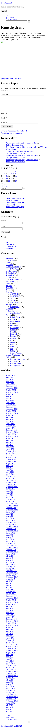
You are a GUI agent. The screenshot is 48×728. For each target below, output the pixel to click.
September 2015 (12, 625)
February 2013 (11, 690)
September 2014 (12, 650)
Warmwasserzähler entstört (15, 162)
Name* (3, 221)
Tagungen (9, 309)
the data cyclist (6, 3)
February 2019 (11, 543)
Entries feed (10, 244)
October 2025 (11, 390)
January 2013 (10, 692)
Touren (19, 78)
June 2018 (9, 558)
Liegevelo (14, 334)
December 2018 (11, 545)
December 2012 (11, 695)
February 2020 (11, 522)
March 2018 (10, 564)
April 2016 (10, 613)
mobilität (9, 277)
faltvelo (13, 326)
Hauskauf (13, 361)
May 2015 (9, 634)
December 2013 (11, 669)
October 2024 (11, 411)
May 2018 (9, 560)
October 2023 (11, 434)
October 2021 (11, 485)
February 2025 (11, 405)
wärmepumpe (15, 365)
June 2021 (9, 491)
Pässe (8, 15)
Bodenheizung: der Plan (14, 145)
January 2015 (10, 642)
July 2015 (9, 629)
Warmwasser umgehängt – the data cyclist (21, 143)
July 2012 (9, 705)
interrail (13, 330)
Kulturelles (10, 275)
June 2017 (9, 583)
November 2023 (12, 432)
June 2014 (9, 657)
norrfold (13, 338)
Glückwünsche (11, 271)
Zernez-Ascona (16, 353)
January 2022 (10, 478)
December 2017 (11, 571)
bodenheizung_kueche (18, 359)
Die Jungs (9, 265)
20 (11, 178)
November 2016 (12, 598)
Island (12, 332)
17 (4, 178)
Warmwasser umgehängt (15, 207)
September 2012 (12, 701)
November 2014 (12, 646)
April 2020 (10, 518)
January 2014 (10, 667)
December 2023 (11, 430)
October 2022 (11, 459)
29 (16, 181)
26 (9, 181)
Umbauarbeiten (16, 363)
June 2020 (9, 514)
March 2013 (10, 688)
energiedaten (15, 313)
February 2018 (11, 566)
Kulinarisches (11, 273)
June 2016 (9, 608)
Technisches (10, 311)
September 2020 (12, 510)
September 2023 (12, 436)
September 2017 (12, 577)
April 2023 (10, 447)
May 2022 (9, 470)
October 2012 (11, 699)
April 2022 (10, 472)
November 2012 (12, 697)
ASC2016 (14, 294)
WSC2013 (14, 302)
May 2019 (9, 537)
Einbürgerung (15, 307)
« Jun (3, 186)
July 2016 (9, 606)
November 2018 (12, 548)
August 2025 (10, 394)
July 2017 (9, 581)
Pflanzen (9, 286)
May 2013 (9, 684)
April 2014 (10, 661)
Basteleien (9, 258)
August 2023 (10, 438)
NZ (11, 340)
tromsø (12, 351)
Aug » (8, 186)
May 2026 (9, 380)
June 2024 (9, 419)
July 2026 (9, 377)
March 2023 (10, 449)
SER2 (12, 298)
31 (4, 184)
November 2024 (12, 409)
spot (11, 349)
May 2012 (9, 709)
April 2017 (10, 587)
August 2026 (10, 375)
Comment (5, 94)
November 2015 (12, 621)
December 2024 (11, 407)
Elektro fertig (10, 205)
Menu (4, 11)
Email (4, 118)
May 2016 (9, 611)
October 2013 (11, 674)
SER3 (12, 300)
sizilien (12, 347)
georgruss (4, 78)
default (8, 263)
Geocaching (14, 328)
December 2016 (11, 596)
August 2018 (10, 554)
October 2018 (11, 550)
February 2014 (11, 665)
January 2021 (10, 501)
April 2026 (10, 382)
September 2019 (12, 531)
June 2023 (9, 443)
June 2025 (9, 396)
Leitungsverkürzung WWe (15, 153)
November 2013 (12, 671)
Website (4, 122)
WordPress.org (11, 248)
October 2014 (11, 648)
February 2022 (11, 476)
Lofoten (13, 336)
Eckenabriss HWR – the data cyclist (19, 151)
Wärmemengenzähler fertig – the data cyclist (22, 155)
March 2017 (10, 590)
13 (11, 176)
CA (11, 323)
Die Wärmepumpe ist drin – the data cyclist (21, 147)
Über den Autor (11, 19)
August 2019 (10, 533)
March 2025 (10, 403)
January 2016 (10, 617)
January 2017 (10, 594)
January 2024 (10, 428)
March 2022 (10, 474)
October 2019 (11, 529)
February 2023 (11, 451)
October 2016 (11, 600)
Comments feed (11, 246)
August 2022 (10, 464)
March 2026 (10, 384)
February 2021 (11, 499)
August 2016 (10, 604)
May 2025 (9, 398)
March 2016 (10, 615)
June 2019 (9, 535)
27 (11, 181)
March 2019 (10, 541)
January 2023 (10, 453)
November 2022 (12, 457)
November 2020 (12, 506)
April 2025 (10, 401)
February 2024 (11, 426)
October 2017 (11, 575)
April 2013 (10, 686)
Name (4, 114)
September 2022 (12, 461)
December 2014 (11, 644)
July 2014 (9, 655)
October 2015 (11, 623)
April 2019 (10, 539)
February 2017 (11, 592)
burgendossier (15, 321)
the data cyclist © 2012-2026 (11, 726)
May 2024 (9, 422)
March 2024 (10, 424)
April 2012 (10, 711)
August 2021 (10, 489)
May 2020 (9, 516)
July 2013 (9, 680)
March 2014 (10, 663)
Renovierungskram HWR (15, 202)
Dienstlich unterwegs (13, 267)
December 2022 (11, 455)
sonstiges (9, 305)
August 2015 (10, 627)
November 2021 (12, 482)
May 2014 (9, 659)
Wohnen (9, 357)
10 (4, 176)
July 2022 (9, 466)
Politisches (9, 288)
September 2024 (12, 413)
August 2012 (10, 703)
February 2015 (11, 640)
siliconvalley (14, 279)
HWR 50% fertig (12, 200)
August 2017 (10, 579)
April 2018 (10, 562)
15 (16, 176)
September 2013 (12, 676)
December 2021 (11, 480)
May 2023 (9, 445)
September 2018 (12, 552)
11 (7, 176)
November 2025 (12, 388)
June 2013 (9, 682)
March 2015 (10, 638)
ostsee (8, 284)
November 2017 (12, 573)
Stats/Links (10, 17)
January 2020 (10, 524)
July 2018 (9, 556)
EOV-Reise (14, 269)
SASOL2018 (15, 296)
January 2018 (10, 569)
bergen (12, 319)
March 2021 (10, 497)
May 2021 (9, 493)
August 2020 (10, 512)
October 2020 (11, 508)
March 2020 (10, 520)
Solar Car (9, 292)
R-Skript (9, 290)
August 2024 (10, 415)
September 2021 (12, 487)
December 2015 (11, 619)
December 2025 (11, 386)
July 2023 (9, 440)
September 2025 (12, 392)
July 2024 (9, 417)
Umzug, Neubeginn (13, 355)
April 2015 (10, 636)
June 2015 (9, 632)
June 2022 (9, 468)
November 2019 (12, 527)
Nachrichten (10, 281)
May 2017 (9, 585)
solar (12, 260)
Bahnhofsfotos (15, 317)
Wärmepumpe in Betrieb (15, 198)
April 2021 (10, 495)
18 (7, 178)
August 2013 (10, 678)
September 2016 (12, 602)
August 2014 (10, 653)
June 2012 (9, 707)
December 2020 (11, 503)
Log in (8, 242)
